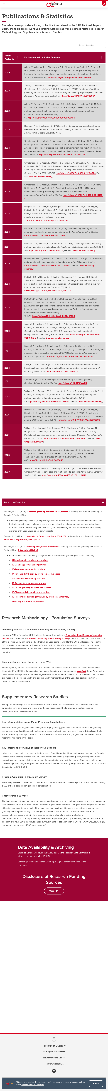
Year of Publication (9, 57)
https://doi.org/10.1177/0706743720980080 (79, 419)
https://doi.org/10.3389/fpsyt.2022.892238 (47, 220)
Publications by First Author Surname (42, 57)
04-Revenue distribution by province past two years (36, 573)
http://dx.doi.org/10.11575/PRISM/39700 (22, 539)
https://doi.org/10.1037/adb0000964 (78, 95)
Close (96, 1083)
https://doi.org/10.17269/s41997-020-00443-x (64, 438)
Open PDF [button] (54, 890)
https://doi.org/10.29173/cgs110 (72, 382)
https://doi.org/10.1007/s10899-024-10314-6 (44, 235)
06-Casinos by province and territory (29, 583)
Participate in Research (54, 1051)
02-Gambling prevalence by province (29, 564)
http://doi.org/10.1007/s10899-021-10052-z (76, 173)
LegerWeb (81, 670)
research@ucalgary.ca (54, 1063)
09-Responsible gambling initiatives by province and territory (40, 596)
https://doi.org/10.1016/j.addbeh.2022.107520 (53, 316)
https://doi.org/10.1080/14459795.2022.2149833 (47, 265)
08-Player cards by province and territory (31, 592)
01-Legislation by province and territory (30, 560)
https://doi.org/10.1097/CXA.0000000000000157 (69, 356)
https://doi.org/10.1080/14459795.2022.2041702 (65, 475)
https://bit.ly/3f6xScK (28, 549)
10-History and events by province (28, 601)
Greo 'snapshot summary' (40, 176)
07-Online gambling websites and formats (31, 587)
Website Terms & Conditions (32, 1084)
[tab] (54, 502)
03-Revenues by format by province (28, 569)
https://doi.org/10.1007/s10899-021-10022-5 (48, 401)
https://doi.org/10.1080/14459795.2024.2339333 (62, 154)
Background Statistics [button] (14, 502)
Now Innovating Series (54, 1057)
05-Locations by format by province (28, 578)
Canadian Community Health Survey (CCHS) (48, 638)
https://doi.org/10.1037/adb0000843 (46, 460)
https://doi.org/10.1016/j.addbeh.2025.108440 (69, 77)
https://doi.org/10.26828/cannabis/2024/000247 (47, 290)
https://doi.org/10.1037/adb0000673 (46, 250)
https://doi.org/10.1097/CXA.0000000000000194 (51, 117)
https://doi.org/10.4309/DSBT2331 (62, 371)
